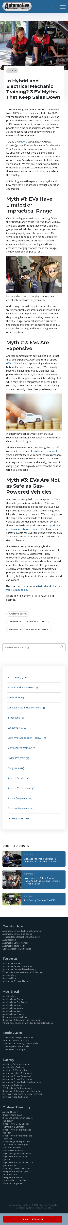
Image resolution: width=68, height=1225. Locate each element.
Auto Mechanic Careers (13, 999)
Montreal (29, 855)
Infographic (13, 717)
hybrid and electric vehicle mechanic (27, 622)
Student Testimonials (19, 788)
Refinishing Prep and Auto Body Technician (22, 1094)
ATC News (13, 677)
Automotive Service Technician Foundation (22, 931)
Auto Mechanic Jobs (11, 1005)
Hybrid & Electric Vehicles (14, 1180)
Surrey (12, 71)
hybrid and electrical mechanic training (29, 629)
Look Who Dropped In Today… (24, 737)
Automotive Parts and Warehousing (19, 969)
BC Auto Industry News (20, 687)
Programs (13, 768)
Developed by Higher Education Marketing (34, 1208)
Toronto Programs (18, 808)
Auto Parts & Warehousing (14, 1070)
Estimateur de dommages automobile (20, 1043)
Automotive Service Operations (17, 934)
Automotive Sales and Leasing (16, 981)
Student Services (17, 778)
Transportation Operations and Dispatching (23, 972)
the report (21, 141)
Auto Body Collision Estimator (16, 1064)
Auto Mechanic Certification (15, 1002)
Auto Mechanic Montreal (13, 1008)
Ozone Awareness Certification (16, 948)
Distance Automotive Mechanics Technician (17, 1137)
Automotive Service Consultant (16, 1076)
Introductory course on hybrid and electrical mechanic (27, 1022)
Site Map (43, 1205)
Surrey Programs (17, 798)
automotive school (18, 614)
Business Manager (10, 978)
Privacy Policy (54, 1205)
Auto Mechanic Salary (12, 1010)
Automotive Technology (13, 945)
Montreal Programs (18, 747)
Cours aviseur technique (13, 1049)
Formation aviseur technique (15, 1040)
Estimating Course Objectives (16, 1168)
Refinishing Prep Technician (15, 1097)
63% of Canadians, (16, 363)
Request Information (33, 1219)
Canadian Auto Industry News (24, 707)
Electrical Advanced (11, 1147)
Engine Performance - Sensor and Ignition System (18, 1164)
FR (51, 6)
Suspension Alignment (12, 1183)
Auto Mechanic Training (13, 1013)
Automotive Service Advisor (15, 942)
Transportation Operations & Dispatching (21, 937)
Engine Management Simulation (17, 1153)
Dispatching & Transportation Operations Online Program (16, 1143)
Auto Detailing (9, 939)
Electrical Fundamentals (13, 1150)
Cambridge (13, 697)
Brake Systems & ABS (12, 1115)
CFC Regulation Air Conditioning (17, 1088)
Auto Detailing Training (13, 1067)
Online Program (16, 757)
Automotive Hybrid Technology (17, 1073)
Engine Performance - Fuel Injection (14, 1158)
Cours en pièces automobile (15, 1046)
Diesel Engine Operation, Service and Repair (17, 1119)
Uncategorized (15, 818)
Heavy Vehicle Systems (12, 1177)
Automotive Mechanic (12, 963)
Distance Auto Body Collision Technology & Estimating (16, 1125)
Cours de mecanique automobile (17, 1037)
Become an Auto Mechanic (14, 1016)
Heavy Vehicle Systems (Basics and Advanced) (16, 1173)
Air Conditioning (10, 1112)
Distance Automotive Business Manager (16, 1131)
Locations (12, 727)
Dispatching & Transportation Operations (21, 1019)
